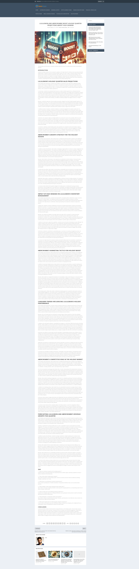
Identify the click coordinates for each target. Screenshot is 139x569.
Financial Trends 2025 (91, 10)
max (52, 27)
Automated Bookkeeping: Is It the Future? (95, 46)
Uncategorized (74, 13)
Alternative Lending (45, 10)
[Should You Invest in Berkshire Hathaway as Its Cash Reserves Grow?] (41, 554)
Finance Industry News (78, 10)
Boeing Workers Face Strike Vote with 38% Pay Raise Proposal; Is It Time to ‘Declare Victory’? (79, 561)
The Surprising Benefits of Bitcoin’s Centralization (53, 560)
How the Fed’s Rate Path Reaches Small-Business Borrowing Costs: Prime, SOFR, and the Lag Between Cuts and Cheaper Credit (95, 29)
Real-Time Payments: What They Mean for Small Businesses (96, 42)
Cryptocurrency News (66, 10)
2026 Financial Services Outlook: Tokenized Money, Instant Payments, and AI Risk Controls (95, 38)
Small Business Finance (49, 13)
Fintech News (39, 13)
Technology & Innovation (62, 13)
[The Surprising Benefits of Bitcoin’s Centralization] (54, 554)
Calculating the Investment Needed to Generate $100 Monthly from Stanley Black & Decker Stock (66, 561)
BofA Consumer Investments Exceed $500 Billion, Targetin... (52, 1)
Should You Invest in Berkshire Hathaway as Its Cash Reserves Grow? (41, 560)
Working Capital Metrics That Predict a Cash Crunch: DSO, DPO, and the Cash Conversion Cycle (96, 33)
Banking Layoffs (55, 10)
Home (37, 10)
